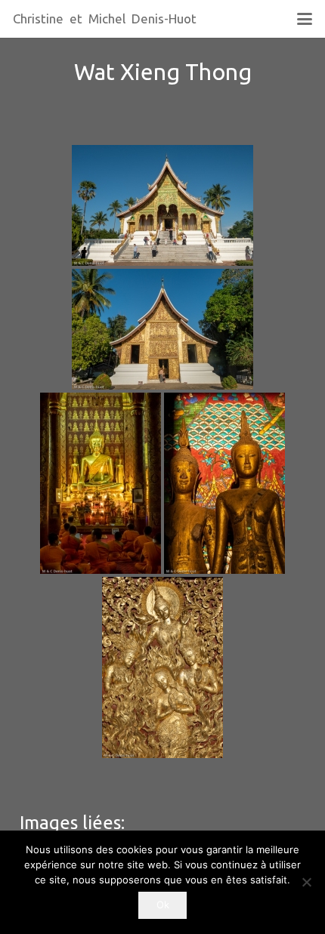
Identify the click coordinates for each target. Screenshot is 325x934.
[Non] (306, 881)
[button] (304, 18)
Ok (162, 905)
